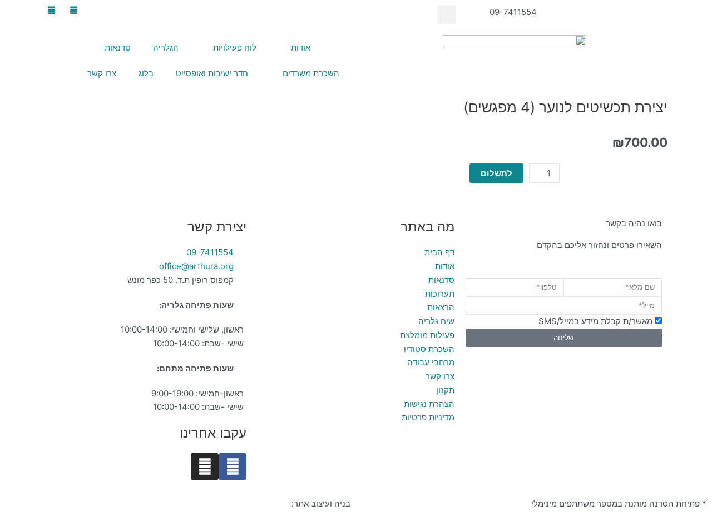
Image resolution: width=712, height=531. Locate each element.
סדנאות (118, 47)
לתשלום (496, 173)
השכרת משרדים (311, 73)
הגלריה (166, 47)
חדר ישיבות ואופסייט (212, 73)
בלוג (146, 73)
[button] (447, 15)
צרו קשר (101, 73)
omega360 (268, 503)
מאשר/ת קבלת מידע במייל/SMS (595, 321)
